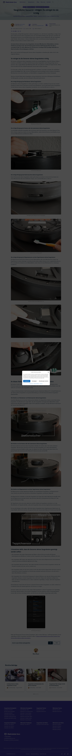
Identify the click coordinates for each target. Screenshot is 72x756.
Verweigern (34, 381)
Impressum (41, 383)
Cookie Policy (31, 383)
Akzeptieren (26, 381)
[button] (48, 372)
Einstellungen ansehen (43, 381)
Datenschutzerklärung (36, 383)
